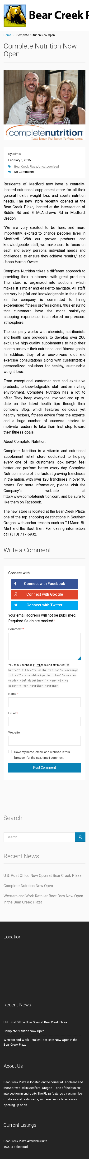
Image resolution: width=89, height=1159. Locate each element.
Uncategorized (48, 166)
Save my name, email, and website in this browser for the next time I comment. (42, 754)
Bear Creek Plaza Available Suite (25, 1141)
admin (16, 154)
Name (13, 693)
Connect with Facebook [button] (44, 583)
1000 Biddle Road (16, 1147)
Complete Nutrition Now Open (28, 886)
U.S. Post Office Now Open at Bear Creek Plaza (42, 875)
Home (7, 35)
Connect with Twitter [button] (44, 605)
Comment (16, 629)
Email (13, 713)
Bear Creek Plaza (25, 166)
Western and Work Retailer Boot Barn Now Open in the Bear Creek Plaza (43, 899)
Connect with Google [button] (44, 594)
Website (14, 732)
